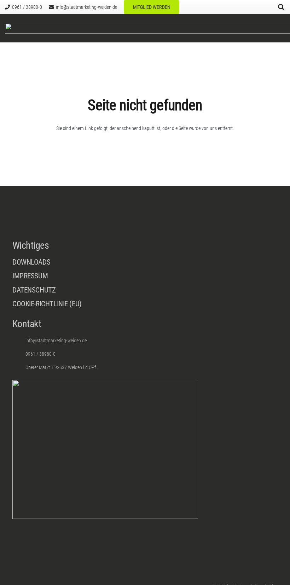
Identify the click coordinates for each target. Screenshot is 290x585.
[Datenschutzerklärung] (145, 292)
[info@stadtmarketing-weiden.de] (18, 340)
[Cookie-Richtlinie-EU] (145, 304)
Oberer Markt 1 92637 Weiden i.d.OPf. (61, 367)
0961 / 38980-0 (40, 354)
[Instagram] (269, 7)
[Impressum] (145, 278)
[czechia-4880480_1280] (230, 7)
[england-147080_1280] (204, 7)
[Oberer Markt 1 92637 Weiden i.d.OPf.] (18, 367)
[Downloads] (145, 262)
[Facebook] (259, 7)
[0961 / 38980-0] (18, 354)
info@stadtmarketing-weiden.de (56, 340)
